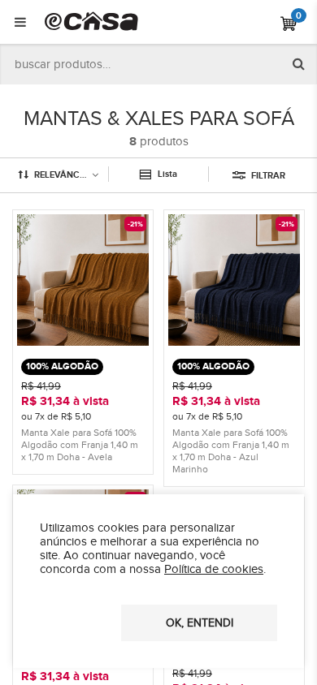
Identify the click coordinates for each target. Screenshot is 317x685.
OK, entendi (199, 623)
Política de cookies (213, 569)
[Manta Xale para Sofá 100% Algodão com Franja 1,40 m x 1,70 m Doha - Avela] (83, 342)
